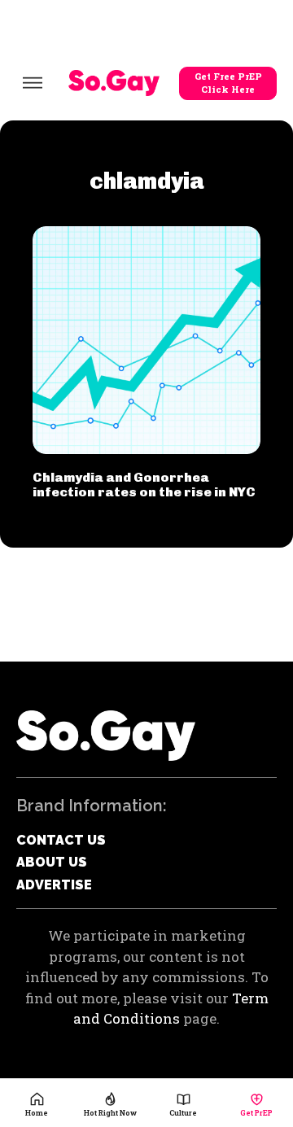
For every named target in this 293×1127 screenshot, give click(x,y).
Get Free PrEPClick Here (228, 83)
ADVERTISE (54, 885)
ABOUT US (51, 862)
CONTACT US (61, 840)
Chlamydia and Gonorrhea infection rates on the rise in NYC (144, 485)
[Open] (32, 83)
